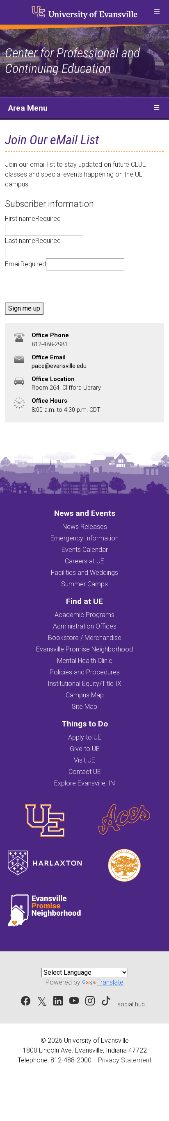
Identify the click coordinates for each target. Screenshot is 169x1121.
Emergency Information (84, 538)
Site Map (84, 706)
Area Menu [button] (28, 108)
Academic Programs (84, 615)
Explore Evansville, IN (84, 783)
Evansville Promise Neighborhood (84, 649)
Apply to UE (84, 737)
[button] (156, 12)
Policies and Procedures (85, 672)
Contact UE (85, 772)
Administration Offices (84, 626)
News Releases (84, 527)
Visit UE (84, 760)
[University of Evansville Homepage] (84, 12)
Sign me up (24, 308)
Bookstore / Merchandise (84, 638)
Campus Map (85, 695)
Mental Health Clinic (84, 661)
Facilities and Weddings (84, 572)
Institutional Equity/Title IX (84, 684)
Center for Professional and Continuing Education (72, 60)
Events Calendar (85, 550)
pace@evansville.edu (59, 366)
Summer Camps (84, 584)
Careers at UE (84, 561)
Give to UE (85, 749)
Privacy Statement (124, 1060)
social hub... (132, 1004)
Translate (110, 982)
